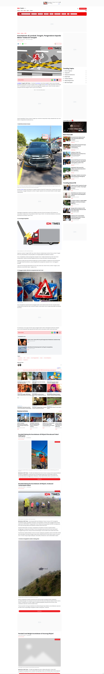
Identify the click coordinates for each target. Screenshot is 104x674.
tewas (22, 189)
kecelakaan (38, 83)
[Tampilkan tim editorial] (61, 365)
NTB (46, 84)
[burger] (86, 10)
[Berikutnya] (62, 418)
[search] (77, 8)
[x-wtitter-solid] (57, 80)
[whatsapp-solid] (52, 80)
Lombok (19, 83)
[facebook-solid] (55, 80)
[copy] (60, 80)
